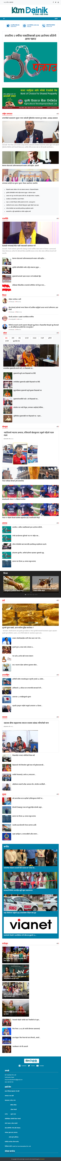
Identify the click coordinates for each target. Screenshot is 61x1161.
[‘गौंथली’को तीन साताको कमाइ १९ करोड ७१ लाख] (15, 1008)
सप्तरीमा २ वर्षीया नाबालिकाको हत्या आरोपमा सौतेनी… (27, 527)
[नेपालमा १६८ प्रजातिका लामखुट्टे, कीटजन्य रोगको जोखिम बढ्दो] (45, 584)
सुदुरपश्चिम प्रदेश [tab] (16, 341)
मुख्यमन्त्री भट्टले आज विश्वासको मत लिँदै (24, 373)
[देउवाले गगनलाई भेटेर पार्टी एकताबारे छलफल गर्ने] (30, 233)
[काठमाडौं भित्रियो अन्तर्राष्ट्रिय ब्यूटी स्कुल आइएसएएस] (30, 880)
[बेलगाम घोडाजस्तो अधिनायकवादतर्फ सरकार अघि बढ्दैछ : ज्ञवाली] (30, 157)
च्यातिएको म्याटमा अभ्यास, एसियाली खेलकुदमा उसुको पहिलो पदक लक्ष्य (29, 434)
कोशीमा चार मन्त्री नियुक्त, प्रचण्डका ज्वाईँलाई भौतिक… (28, 407)
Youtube (41, 1066)
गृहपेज (56, 19)
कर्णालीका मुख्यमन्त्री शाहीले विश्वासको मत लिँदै (26, 382)
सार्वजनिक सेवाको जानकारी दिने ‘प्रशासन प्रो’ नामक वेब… (20, 868)
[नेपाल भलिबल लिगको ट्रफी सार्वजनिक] (30, 473)
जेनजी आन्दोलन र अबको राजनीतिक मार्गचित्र (21, 317)
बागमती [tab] (26, 338)
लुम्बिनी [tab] (49, 338)
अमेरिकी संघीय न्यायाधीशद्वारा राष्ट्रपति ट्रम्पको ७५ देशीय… (28, 679)
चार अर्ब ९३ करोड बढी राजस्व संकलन (22, 656)
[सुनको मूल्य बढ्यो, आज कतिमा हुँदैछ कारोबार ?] (30, 615)
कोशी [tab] (13, 338)
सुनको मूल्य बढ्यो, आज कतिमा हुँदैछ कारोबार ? (18, 627)
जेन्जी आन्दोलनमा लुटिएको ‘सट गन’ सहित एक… (25, 536)
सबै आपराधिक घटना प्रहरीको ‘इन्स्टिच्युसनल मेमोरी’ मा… (28, 798)
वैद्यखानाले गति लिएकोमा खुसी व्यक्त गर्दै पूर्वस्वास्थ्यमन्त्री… (28, 765)
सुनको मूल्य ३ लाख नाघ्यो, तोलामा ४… (23, 647)
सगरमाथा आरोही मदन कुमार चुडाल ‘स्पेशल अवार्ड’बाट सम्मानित (20, 183)
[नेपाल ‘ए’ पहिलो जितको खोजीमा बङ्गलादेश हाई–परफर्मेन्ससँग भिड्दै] (30, 510)
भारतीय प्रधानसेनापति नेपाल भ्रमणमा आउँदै (24, 825)
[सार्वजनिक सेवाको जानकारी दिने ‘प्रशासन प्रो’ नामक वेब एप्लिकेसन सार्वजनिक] (30, 858)
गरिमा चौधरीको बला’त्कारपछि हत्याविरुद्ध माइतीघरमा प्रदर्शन (29, 544)
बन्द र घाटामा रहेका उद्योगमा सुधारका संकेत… (25, 665)
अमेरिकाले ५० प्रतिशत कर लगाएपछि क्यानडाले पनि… (27, 688)
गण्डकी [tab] (42, 338)
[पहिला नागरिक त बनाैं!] (5, 300)
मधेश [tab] (19, 338)
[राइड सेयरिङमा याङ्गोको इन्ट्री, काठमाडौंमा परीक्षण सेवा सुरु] (30, 903)
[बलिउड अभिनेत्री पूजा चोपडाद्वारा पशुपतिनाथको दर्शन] (15, 990)
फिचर (5, 573)
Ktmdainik (42, 1159)
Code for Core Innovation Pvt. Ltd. (21, 1146)
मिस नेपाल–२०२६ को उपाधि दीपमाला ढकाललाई (26, 1028)
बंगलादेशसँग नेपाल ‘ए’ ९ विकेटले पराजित (13, 499)
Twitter (33, 1066)
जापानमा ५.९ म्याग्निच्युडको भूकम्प (21, 697)
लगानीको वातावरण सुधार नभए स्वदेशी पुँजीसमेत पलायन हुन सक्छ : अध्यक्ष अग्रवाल (30, 118)
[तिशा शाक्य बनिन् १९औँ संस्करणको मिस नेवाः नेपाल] (15, 955)
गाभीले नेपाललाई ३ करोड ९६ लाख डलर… (24, 774)
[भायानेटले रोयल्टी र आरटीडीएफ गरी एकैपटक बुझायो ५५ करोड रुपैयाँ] (30, 925)
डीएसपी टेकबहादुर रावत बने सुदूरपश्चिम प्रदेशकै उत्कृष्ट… (27, 807)
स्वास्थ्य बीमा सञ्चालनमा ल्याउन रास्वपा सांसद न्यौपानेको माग (26, 723)
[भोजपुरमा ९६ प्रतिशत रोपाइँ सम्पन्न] (16, 584)
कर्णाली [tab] (7, 341)
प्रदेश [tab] (6, 338)
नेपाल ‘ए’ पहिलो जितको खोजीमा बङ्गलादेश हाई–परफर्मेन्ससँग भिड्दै (21, 517)
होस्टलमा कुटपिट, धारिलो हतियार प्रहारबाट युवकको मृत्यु (28, 553)
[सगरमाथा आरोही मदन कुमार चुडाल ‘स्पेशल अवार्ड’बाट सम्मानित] (30, 175)
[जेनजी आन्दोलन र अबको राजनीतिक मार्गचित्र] (5, 318)
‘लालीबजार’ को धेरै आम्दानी (20, 1046)
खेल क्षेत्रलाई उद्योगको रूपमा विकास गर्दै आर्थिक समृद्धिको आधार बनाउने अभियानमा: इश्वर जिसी (33, 308)
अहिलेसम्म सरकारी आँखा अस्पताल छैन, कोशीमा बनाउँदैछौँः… (29, 784)
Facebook (23, 1066)
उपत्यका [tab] (34, 338)
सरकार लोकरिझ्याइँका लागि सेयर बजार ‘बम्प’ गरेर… (27, 638)
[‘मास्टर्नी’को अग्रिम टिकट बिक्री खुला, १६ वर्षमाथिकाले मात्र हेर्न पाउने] (15, 973)
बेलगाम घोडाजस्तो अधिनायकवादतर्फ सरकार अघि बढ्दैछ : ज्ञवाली (20, 165)
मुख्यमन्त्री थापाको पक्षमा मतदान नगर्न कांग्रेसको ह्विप (26, 276)
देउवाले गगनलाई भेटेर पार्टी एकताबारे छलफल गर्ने (18, 245)
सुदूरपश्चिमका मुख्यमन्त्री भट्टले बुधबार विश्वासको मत (27, 390)
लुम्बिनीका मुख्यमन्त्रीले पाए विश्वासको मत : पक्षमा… (27, 416)
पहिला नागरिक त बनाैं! (15, 299)
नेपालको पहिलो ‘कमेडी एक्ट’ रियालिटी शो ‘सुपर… (26, 1020)
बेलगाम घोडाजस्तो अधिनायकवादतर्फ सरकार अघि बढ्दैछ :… (29, 258)
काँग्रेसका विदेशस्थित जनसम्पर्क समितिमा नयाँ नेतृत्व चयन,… (29, 285)
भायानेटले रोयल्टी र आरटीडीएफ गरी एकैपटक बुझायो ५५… (20, 935)
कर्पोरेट (6, 846)
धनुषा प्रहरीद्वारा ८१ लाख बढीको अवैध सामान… (25, 834)
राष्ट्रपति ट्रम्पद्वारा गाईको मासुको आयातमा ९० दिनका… (27, 705)
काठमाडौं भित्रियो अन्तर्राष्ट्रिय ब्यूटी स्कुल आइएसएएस (18, 890)
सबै (57, 114)
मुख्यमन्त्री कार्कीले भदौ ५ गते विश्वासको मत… (26, 399)
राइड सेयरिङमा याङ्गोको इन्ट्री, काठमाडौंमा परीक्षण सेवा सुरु (20, 913)
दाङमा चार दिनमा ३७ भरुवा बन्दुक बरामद (24, 561)
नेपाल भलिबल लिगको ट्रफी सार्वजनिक (13, 481)
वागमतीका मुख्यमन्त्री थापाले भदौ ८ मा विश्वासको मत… (18, 368)
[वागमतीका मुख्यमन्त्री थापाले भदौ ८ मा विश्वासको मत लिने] (31, 355)
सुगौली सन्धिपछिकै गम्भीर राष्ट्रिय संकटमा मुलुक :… (26, 267)
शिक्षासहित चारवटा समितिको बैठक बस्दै (23, 755)
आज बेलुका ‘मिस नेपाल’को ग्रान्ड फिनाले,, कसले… (26, 1037)
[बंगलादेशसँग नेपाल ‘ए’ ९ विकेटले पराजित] (30, 491)
